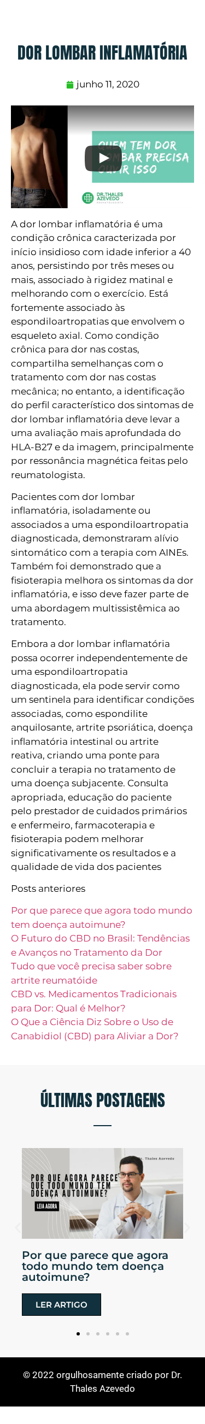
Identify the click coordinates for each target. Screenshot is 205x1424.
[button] (18, 1228)
